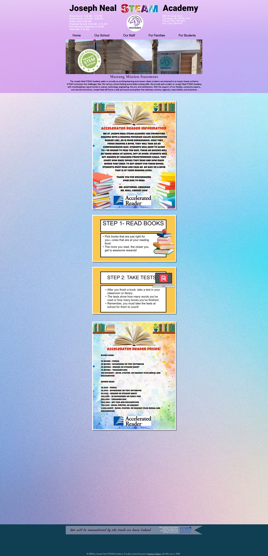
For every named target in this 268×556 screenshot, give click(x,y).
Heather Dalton (154, 554)
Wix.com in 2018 (173, 554)
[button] (102, 35)
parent (144, 554)
